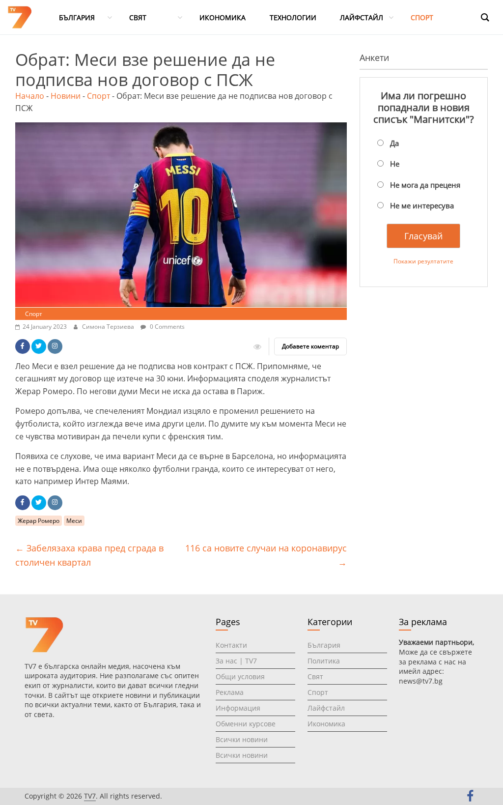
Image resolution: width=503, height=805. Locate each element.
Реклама (230, 692)
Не (394, 164)
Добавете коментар (310, 346)
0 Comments (166, 326)
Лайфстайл (326, 708)
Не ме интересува (422, 205)
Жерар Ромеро (38, 521)
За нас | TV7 (236, 660)
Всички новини (242, 739)
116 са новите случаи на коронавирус (266, 555)
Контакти (231, 645)
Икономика (326, 723)
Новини (66, 95)
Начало (29, 95)
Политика (323, 660)
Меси (74, 521)
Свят (315, 676)
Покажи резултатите (423, 261)
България (323, 645)
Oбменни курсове (246, 723)
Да (394, 143)
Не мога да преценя (425, 185)
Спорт (98, 95)
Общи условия (240, 676)
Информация (238, 708)
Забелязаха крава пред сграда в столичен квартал (89, 555)
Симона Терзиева (109, 326)
